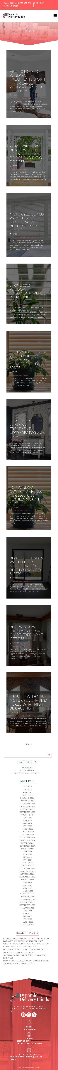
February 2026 (27, 798)
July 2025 (27, 817)
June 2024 (27, 854)
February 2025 (27, 831)
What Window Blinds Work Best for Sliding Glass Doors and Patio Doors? (26, 154)
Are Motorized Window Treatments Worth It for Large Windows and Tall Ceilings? (28, 81)
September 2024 (27, 846)
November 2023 (27, 871)
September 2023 (27, 877)
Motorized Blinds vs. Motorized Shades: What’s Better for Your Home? (27, 222)
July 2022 (27, 910)
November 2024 (27, 840)
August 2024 (27, 848)
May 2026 (27, 789)
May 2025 (27, 823)
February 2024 (27, 865)
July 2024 (27, 851)
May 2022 (27, 916)
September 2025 (27, 812)
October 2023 (27, 874)
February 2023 (27, 893)
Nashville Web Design (29, 1067)
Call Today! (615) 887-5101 (18, 3)
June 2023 (27, 885)
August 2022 (27, 908)
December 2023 (27, 868)
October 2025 (27, 809)
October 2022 (27, 902)
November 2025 (27, 806)
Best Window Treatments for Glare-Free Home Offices (26, 633)
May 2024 (27, 857)
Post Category (27, 770)
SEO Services (37, 1067)
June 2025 (27, 820)
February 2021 (27, 925)
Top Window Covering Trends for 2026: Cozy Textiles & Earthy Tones (26, 495)
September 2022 (27, 905)
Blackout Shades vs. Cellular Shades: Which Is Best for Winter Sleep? (26, 566)
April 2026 (27, 792)
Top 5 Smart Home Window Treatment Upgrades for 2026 (27, 427)
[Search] (49, 754)
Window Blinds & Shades (26, 98)
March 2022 (27, 922)
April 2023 (27, 888)
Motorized (13, 98)
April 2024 (27, 860)
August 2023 (27, 879)
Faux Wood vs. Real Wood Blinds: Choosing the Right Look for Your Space (29, 360)
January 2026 (27, 801)
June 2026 (27, 786)
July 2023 (27, 882)
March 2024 (27, 863)
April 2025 (27, 826)
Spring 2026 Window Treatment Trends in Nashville (27, 291)
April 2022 (27, 919)
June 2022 (27, 913)
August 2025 (27, 815)
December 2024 (27, 837)
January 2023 (27, 896)
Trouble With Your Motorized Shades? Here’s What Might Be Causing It (28, 702)
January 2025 (27, 834)
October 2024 (27, 843)
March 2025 (27, 829)
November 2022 (27, 899)
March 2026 (27, 795)
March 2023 (27, 891)
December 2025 (27, 803)
